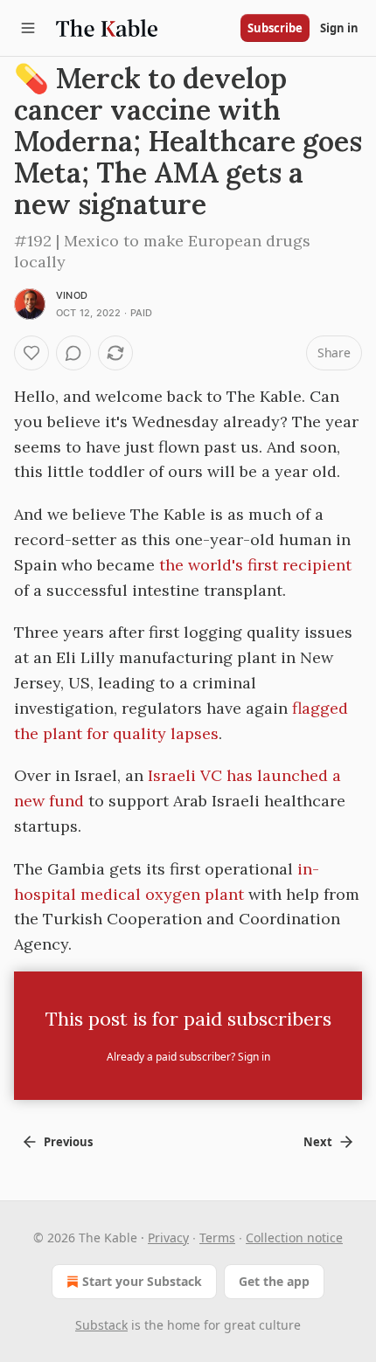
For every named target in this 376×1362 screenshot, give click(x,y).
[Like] (31, 352)
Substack (101, 1325)
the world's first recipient (255, 565)
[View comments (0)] (73, 352)
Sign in (339, 28)
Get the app (274, 1281)
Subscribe (275, 28)
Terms (217, 1237)
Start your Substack (142, 1281)
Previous (68, 1142)
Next (317, 1142)
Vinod (71, 295)
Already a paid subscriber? (188, 1056)
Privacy (168, 1237)
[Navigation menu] (27, 27)
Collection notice (294, 1237)
